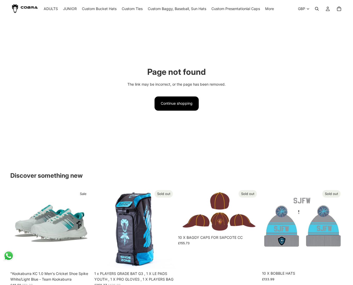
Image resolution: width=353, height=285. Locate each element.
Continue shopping (177, 103)
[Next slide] (83, 228)
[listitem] (270, 9)
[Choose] (83, 260)
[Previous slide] (18, 228)
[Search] (317, 8)
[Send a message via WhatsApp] (9, 256)
